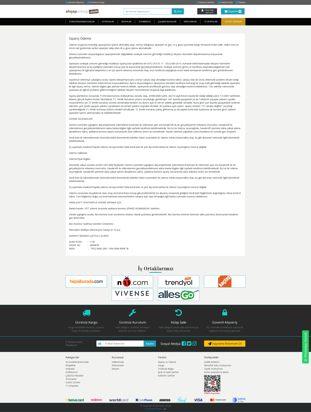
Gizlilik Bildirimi (211, 361)
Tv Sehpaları (211, 21)
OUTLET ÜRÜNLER (233, 21)
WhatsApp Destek (305, 344)
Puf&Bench (145, 21)
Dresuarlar (190, 21)
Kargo (161, 365)
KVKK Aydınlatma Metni (216, 372)
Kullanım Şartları (206, 2)
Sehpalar (126, 21)
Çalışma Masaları (167, 21)
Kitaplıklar (108, 21)
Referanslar (118, 365)
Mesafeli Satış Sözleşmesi (217, 365)
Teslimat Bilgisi (166, 368)
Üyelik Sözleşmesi (213, 368)
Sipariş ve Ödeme (167, 361)
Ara (179, 11)
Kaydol (150, 343)
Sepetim (234, 11)
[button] (233, 11)
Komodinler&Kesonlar (81, 21)
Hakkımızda (227, 2)
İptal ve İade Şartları (168, 372)
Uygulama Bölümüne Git (226, 343)
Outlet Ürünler (73, 382)
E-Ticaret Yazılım (153, 408)
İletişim (241, 2)
